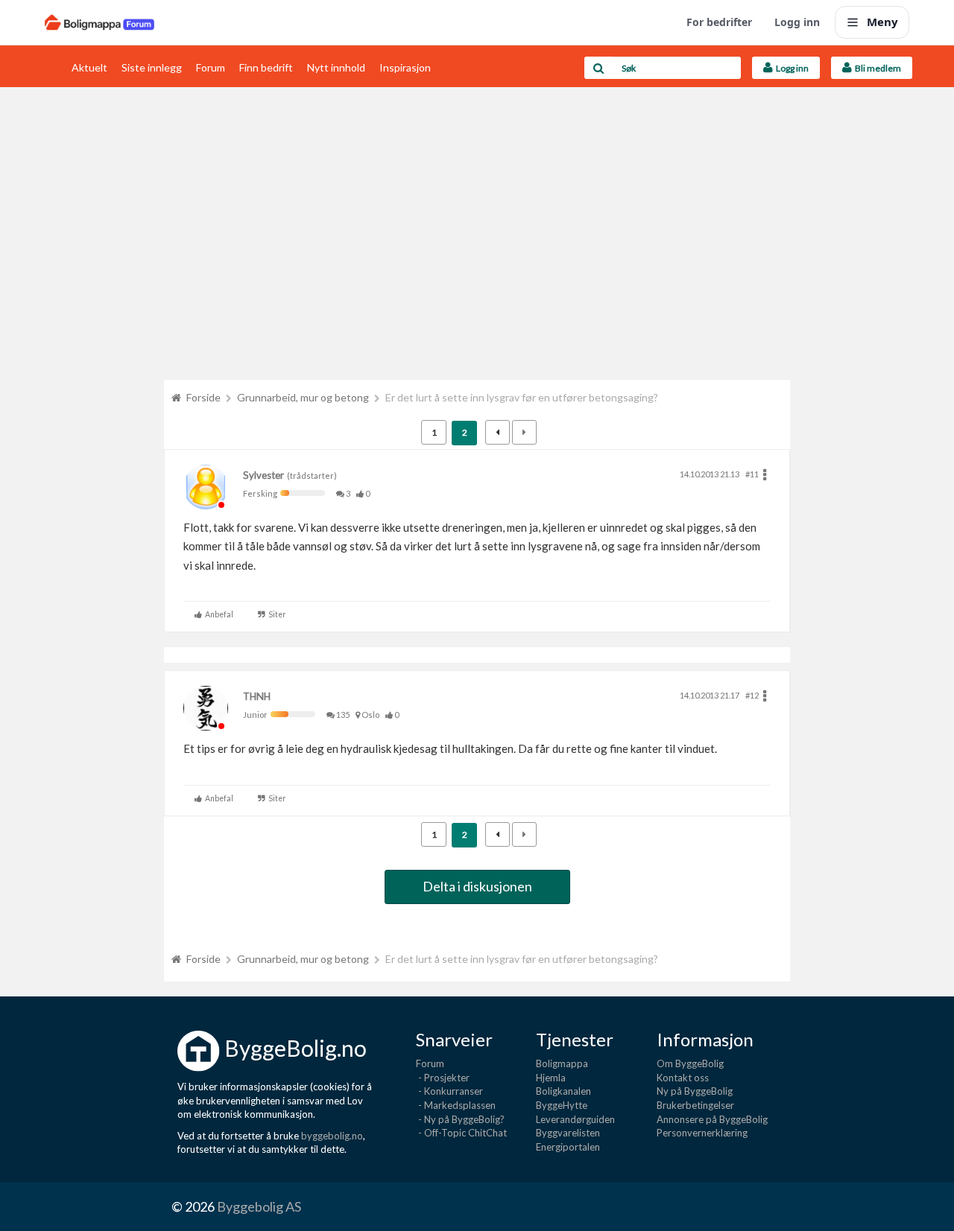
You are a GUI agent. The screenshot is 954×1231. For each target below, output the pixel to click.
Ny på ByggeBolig (695, 1091)
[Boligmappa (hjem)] (99, 22)
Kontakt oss (683, 1078)
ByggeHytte (561, 1105)
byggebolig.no (332, 1136)
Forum (210, 67)
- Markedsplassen (456, 1105)
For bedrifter (719, 22)
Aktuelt (89, 67)
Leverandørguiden (575, 1119)
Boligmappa (562, 1063)
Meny (882, 21)
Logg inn (797, 22)
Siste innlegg (151, 67)
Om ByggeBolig (690, 1063)
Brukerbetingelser (695, 1105)
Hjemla (551, 1078)
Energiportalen (568, 1147)
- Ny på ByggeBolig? (460, 1119)
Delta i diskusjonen (477, 886)
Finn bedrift (266, 67)
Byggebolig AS (259, 1206)
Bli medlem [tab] (876, 68)
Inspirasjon (405, 67)
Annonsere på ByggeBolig (712, 1119)
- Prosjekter (443, 1078)
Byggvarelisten (568, 1133)
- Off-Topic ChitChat (461, 1133)
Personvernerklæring (702, 1133)
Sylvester (263, 475)
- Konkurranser (449, 1091)
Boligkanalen (563, 1091)
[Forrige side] (497, 432)
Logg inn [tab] (791, 68)
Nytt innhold (336, 67)
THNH (257, 696)
